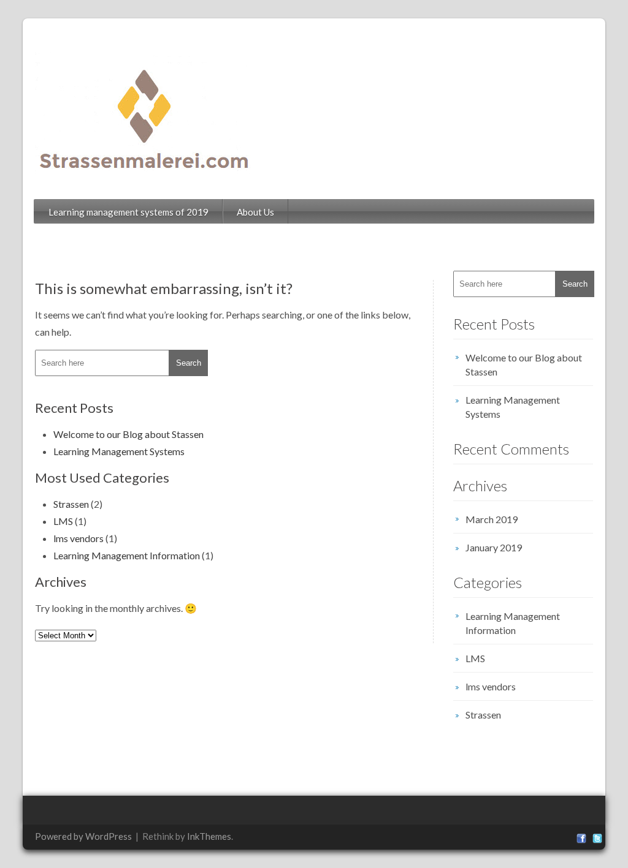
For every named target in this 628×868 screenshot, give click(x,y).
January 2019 (493, 547)
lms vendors (78, 538)
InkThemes (209, 836)
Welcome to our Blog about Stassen (128, 434)
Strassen (71, 504)
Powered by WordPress (83, 836)
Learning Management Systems (119, 451)
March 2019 (491, 519)
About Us (255, 211)
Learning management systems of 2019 (128, 211)
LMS (63, 521)
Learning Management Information (126, 555)
